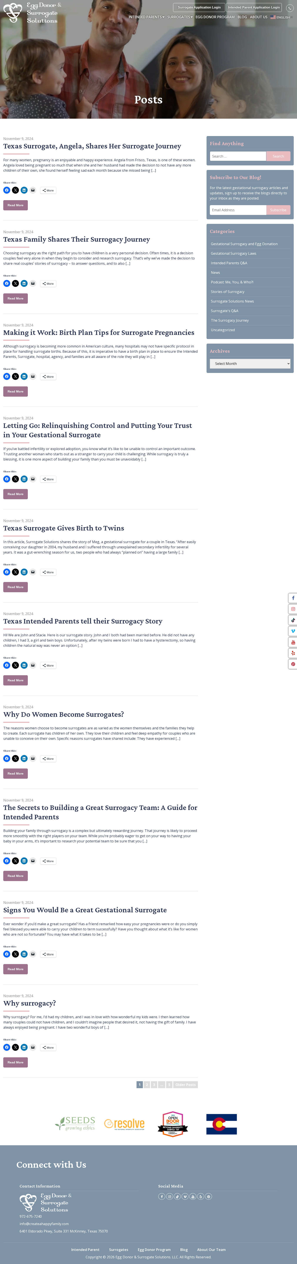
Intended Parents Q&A (229, 263)
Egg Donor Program (215, 17)
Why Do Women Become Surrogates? (63, 714)
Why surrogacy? (29, 1003)
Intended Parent (85, 1249)
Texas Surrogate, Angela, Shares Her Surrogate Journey (92, 145)
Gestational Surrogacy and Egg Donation (244, 243)
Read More (15, 205)
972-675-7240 (31, 1216)
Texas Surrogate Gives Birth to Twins (63, 528)
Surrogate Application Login (199, 7)
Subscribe (278, 210)
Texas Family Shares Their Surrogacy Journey (76, 239)
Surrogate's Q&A (224, 310)
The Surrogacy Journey (230, 320)
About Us (258, 17)
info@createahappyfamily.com (44, 1223)
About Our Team (211, 1249)
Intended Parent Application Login (254, 7)
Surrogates (178, 17)
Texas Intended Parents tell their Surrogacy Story (82, 621)
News (215, 272)
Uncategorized (223, 330)
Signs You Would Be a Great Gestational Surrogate (85, 909)
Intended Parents (145, 17)
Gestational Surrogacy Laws (233, 253)
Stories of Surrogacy (227, 291)
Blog (242, 17)
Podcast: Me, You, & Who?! (232, 282)
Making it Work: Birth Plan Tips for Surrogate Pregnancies (98, 332)
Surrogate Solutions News (232, 301)
